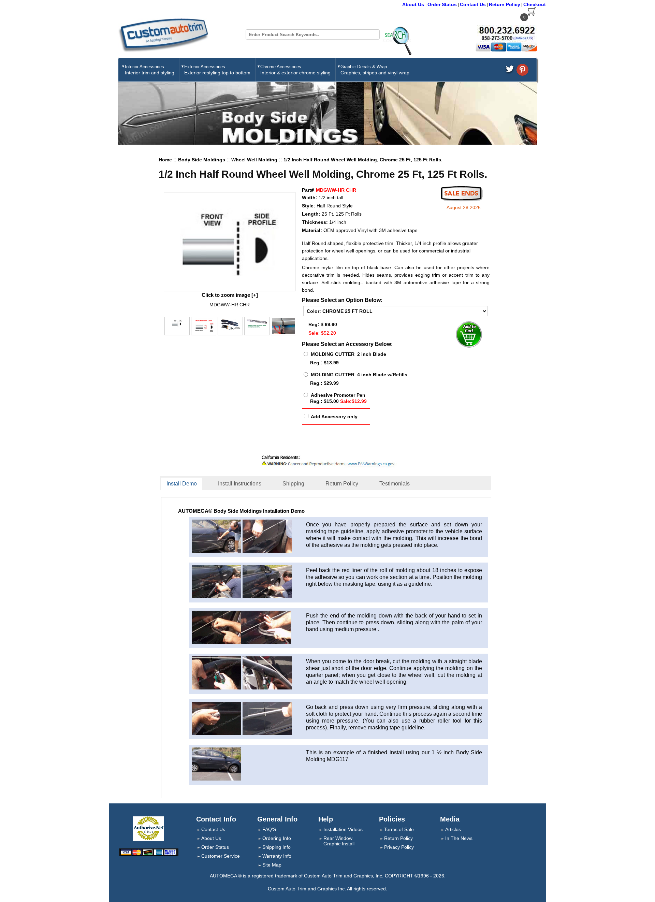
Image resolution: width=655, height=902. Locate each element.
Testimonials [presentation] (394, 483)
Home (165, 159)
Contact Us (473, 4)
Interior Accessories (149, 69)
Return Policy (504, 4)
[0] (532, 14)
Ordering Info (276, 838)
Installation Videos (343, 829)
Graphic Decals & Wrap (374, 69)
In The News (458, 838)
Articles (453, 829)
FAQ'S (269, 829)
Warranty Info (276, 856)
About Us (413, 4)
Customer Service (220, 856)
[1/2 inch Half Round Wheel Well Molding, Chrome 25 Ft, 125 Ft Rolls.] (229, 241)
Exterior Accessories (217, 69)
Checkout (534, 4)
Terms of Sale (399, 829)
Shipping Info (276, 847)
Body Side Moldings (202, 159)
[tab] (186, 484)
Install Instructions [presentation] (239, 483)
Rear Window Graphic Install (338, 840)
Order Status (442, 4)
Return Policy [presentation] (341, 483)
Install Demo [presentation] (181, 483)
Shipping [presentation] (293, 483)
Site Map (271, 865)
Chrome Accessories (295, 69)
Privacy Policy (399, 847)
